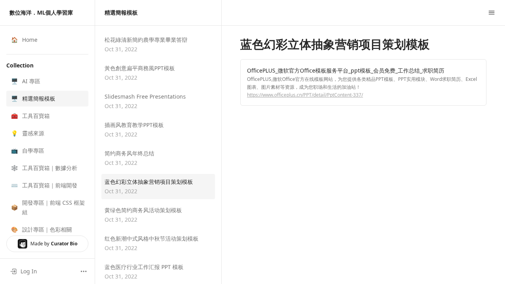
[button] (47, 81)
